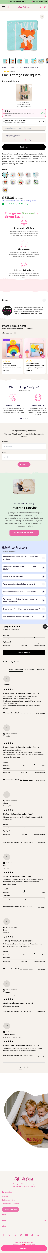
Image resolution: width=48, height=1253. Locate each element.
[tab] (16, 670)
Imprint (5, 1196)
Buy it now (24, 147)
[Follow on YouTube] (26, 1235)
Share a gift (24, 464)
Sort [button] (5, 662)
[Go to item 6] (41, 61)
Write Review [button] (24, 653)
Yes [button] (21, 713)
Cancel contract (10, 1209)
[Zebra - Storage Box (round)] (36, 182)
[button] (9, 71)
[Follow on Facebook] (3, 1235)
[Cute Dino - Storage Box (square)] (20, 175)
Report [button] (25, 713)
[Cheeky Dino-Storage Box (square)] (36, 175)
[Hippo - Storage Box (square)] (13, 175)
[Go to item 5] (34, 61)
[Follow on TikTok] (32, 1235)
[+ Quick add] (20, 356)
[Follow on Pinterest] (20, 1235)
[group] (24, 626)
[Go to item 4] (27, 61)
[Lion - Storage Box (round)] (5, 182)
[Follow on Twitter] (9, 1235)
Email (4, 452)
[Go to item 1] (5, 61)
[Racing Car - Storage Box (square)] (28, 175)
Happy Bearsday (32, 363)
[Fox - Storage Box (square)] (5, 175)
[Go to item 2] (12, 61)
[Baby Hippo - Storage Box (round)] (13, 182)
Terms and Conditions (10, 1204)
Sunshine (7, 363)
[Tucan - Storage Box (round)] (20, 182)
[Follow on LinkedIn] (37, 1235)
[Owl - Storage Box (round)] (5, 190)
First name (6, 441)
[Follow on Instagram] (15, 1235)
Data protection (8, 1200)
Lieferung (6, 300)
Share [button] (30, 713)
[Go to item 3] (20, 61)
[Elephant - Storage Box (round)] (28, 182)
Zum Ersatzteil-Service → (24, 532)
